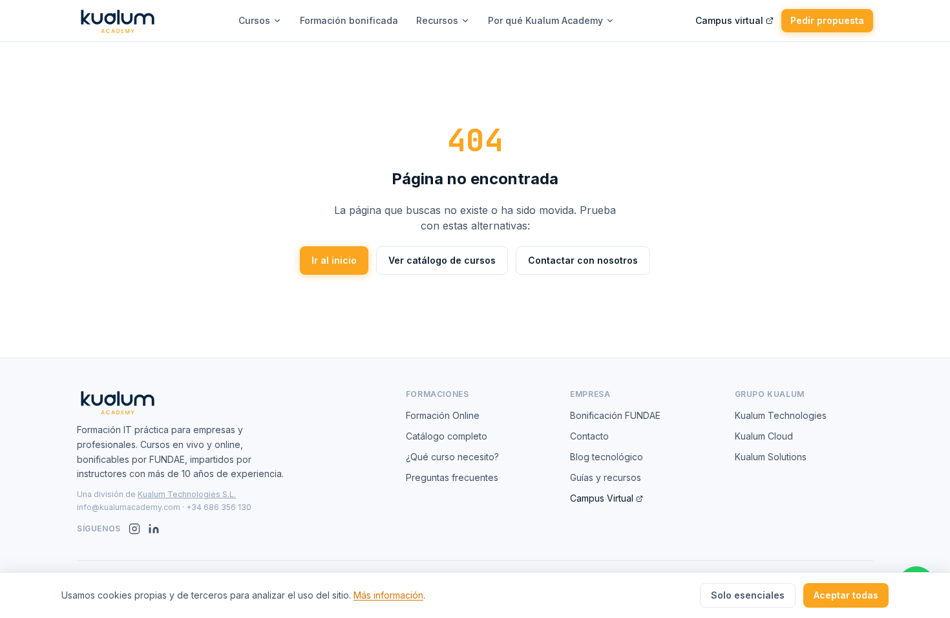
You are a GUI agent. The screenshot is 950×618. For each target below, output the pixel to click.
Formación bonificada (349, 20)
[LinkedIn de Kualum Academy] (154, 529)
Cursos (254, 20)
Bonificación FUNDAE (615, 415)
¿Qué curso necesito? (452, 456)
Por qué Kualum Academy (545, 20)
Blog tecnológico (606, 456)
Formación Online (443, 415)
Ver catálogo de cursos (442, 260)
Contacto (589, 436)
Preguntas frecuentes (452, 477)
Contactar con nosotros (583, 260)
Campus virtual (729, 20)
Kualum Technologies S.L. (187, 494)
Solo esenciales (748, 595)
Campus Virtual (601, 498)
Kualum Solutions (771, 456)
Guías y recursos (605, 477)
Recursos (437, 20)
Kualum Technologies (781, 415)
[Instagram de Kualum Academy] (134, 529)
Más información (388, 595)
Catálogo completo (446, 436)
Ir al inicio (334, 260)
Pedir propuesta (827, 20)
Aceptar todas (846, 595)
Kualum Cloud (764, 436)
